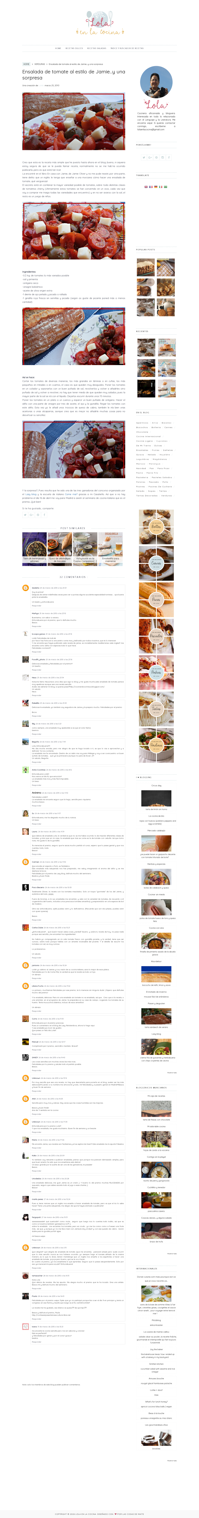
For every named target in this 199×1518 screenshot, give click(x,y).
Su (33, 813)
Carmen (35, 862)
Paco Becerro (38, 887)
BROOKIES (156, 1448)
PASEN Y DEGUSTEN (156, 1003)
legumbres (143, 459)
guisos (140, 454)
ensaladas (142, 450)
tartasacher (37, 1275)
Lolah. (41, 85)
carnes (169, 427)
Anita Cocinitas (38, 770)
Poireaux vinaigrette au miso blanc (156, 1418)
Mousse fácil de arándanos (156, 997)
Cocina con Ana (156, 928)
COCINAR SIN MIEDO (156, 894)
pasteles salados (162, 477)
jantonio (35, 965)
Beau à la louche (156, 1413)
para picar (164, 468)
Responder (36, 606)
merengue (155, 464)
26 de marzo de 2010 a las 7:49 (53, 742)
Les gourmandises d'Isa (156, 1425)
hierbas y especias (156, 864)
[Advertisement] (71, 1407)
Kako (34, 1155)
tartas (163, 491)
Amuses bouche (156, 1378)
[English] (146, 187)
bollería (157, 427)
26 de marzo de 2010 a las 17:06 (51, 1140)
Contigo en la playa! (156, 1157)
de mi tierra (144, 445)
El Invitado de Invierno (156, 992)
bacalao (167, 423)
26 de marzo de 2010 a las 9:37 (48, 813)
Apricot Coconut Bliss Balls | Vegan (156, 1406)
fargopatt (36, 1217)
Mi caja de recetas (156, 1096)
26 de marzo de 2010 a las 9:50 (53, 862)
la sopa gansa (38, 634)
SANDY (35, 1057)
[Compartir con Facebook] (44, 515)
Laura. (34, 831)
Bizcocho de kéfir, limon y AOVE (156, 985)
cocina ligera (145, 441)
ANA (34, 1099)
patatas (141, 482)
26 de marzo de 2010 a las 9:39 (51, 831)
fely (33, 723)
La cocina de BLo (156, 816)
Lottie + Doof (156, 1390)
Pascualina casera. (156, 1211)
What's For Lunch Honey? (156, 1401)
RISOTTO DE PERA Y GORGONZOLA (156, 1180)
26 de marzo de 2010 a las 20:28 (55, 1178)
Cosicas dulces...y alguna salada (156, 1218)
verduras (39, 64)
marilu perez (37, 1199)
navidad (141, 468)
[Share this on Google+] (31, 515)
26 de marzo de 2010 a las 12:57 (52, 1042)
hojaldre (165, 454)
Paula (34, 1296)
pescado (154, 482)
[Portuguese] (166, 187)
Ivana (34, 1326)
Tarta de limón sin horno (156, 809)
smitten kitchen (156, 1364)
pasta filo (153, 473)
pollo (166, 482)
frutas (156, 450)
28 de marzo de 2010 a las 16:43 (51, 1296)
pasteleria (142, 477)
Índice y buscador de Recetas (127, 48)
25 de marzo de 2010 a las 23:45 (53, 703)
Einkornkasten (156, 1325)
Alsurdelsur (156, 961)
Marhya (35, 613)
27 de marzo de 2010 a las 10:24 (57, 1199)
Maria (34, 1140)
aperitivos (142, 423)
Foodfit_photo (38, 659)
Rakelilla (35, 703)
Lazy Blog (156, 1034)
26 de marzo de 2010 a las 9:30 (55, 793)
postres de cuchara (161, 486)
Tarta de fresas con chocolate (156, 1120)
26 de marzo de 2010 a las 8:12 (59, 770)
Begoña (35, 742)
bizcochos (142, 427)
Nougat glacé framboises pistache (156, 1383)
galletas (168, 450)
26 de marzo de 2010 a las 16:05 (50, 1099)
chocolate (142, 432)
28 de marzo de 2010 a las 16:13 (56, 1276)
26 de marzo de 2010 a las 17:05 (54, 1122)
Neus (34, 677)
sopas (152, 491)
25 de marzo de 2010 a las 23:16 (59, 659)
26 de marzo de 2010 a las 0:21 (48, 724)
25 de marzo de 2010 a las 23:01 (53, 588)
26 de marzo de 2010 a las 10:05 (58, 887)
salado (141, 491)
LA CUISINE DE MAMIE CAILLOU (156, 1332)
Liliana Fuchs (37, 986)
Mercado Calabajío (156, 830)
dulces (158, 445)
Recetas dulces (74, 48)
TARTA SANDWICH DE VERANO (156, 1027)
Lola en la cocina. (86, 1514)
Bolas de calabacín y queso (156, 888)
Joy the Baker (156, 1349)
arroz (155, 423)
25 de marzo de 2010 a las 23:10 (53, 613)
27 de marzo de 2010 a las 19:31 (55, 1217)
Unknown (36, 1078)
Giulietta (35, 588)
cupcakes (162, 441)
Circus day (156, 785)
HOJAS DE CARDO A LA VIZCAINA (156, 1150)
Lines (156, 1395)
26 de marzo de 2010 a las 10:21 (57, 927)
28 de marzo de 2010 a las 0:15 (54, 1248)
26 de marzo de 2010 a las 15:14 (54, 1078)
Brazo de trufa (156, 1241)
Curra (34, 1019)
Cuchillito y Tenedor (156, 1187)
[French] (151, 187)
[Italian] (161, 187)
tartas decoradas (147, 495)
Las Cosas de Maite (133, 1514)
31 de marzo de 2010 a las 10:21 (50, 1327)
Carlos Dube (37, 927)
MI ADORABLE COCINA (156, 1126)
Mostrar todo (172, 1073)
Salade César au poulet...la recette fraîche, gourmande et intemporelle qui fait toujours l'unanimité (157, 1340)
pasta (140, 473)
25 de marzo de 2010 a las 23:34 (50, 677)
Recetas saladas (96, 48)
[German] (156, 187)
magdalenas (160, 459)
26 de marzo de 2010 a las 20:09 (50, 1155)
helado (152, 454)
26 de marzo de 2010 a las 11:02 (57, 986)
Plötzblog (156, 1320)
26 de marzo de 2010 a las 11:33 (51, 1019)
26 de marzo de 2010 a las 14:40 (52, 1057)
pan (152, 468)
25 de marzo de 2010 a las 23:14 (59, 634)
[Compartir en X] (25, 515)
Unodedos (36, 1178)
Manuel (35, 1042)
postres (141, 486)
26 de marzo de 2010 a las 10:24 (53, 965)
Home (58, 48)
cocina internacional (149, 436)
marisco (141, 464)
